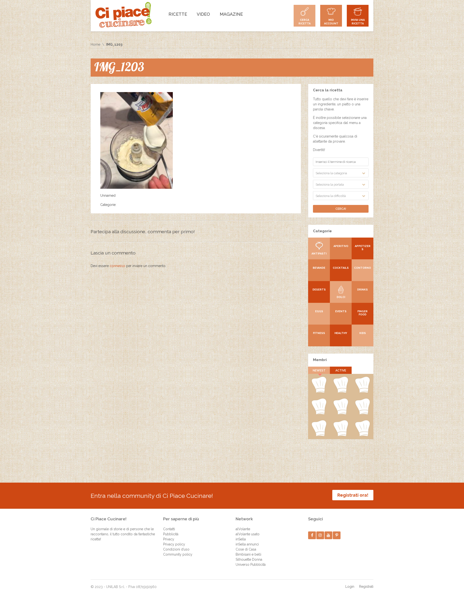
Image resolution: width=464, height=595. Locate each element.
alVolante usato (248, 534)
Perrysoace (340, 391)
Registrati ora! (352, 495)
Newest (319, 370)
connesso (117, 266)
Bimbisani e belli (248, 554)
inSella (241, 539)
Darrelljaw (363, 413)
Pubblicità (170, 534)
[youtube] (328, 535)
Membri (320, 360)
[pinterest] (336, 535)
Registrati (366, 586)
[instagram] (320, 535)
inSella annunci (247, 544)
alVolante (243, 529)
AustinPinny (362, 391)
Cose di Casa (246, 549)
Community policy (177, 554)
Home (95, 44)
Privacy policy (174, 544)
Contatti (169, 529)
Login (349, 586)
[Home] (123, 15)
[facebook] (312, 535)
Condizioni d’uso (176, 549)
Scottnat (340, 413)
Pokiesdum (340, 435)
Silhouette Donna (249, 559)
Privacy (168, 539)
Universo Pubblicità (251, 564)
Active (340, 370)
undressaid (319, 435)
